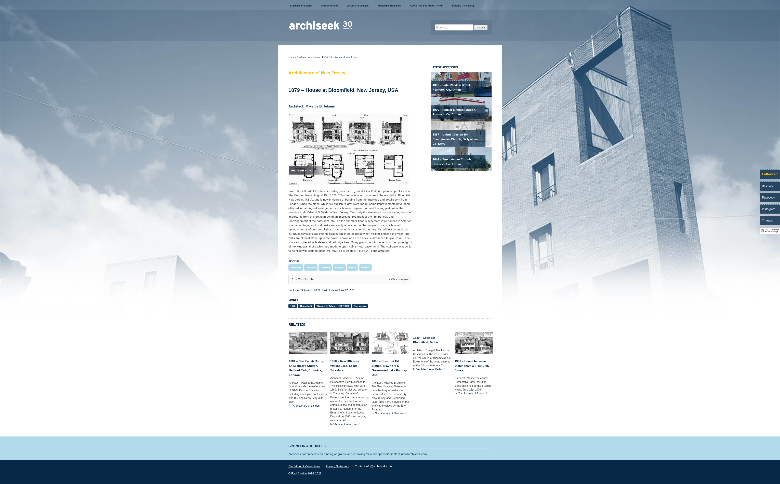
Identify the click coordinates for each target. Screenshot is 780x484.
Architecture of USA (318, 57)
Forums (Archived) (463, 5)
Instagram (768, 209)
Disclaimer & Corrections (304, 466)
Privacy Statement (337, 466)
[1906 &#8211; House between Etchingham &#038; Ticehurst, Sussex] (474, 352)
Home (291, 57)
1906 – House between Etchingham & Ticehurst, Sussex (472, 365)
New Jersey (360, 306)
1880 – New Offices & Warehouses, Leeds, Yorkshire (345, 365)
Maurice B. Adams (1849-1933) (333, 306)
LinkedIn (325, 267)
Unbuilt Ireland (329, 5)
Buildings (301, 57)
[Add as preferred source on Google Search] (770, 232)
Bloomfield (306, 306)
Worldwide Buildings (389, 5)
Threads (365, 267)
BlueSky (339, 267)
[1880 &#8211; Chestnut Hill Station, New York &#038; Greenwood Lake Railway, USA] (391, 352)
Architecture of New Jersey (344, 57)
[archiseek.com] (320, 29)
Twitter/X (310, 267)
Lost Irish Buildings (358, 5)
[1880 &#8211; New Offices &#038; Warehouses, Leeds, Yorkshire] (349, 352)
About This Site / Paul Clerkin (426, 5)
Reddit (352, 267)
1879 (292, 306)
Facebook (295, 267)
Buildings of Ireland (301, 5)
